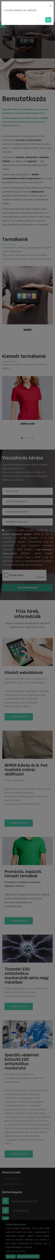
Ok (48, 19)
